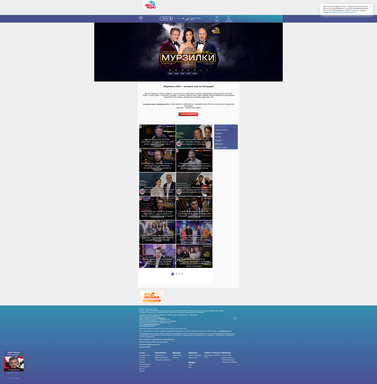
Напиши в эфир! (14, 370)
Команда (142, 357)
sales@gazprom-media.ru (152, 324)
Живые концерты (221, 130)
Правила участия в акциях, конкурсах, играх (153, 342)
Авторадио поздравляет (162, 360)
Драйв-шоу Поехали (161, 357)
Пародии (218, 133)
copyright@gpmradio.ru (224, 331)
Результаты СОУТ (145, 347)
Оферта (141, 371)
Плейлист (176, 357)
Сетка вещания (144, 366)
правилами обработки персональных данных (339, 12)
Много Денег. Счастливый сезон (212, 356)
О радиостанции (144, 355)
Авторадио (230, 362)
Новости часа (192, 357)
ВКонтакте (219, 144)
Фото (190, 367)
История (142, 369)
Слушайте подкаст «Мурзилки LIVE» (156, 104)
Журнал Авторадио (228, 360)
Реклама (142, 362)
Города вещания (144, 364)
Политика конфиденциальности (149, 344)
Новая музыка (177, 355)
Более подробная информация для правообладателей (157, 339)
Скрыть (21, 350)
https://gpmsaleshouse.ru (147, 326)
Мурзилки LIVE (170, 126)
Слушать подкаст (221, 147)
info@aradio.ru (161, 318)
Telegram (218, 140)
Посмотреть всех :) (14, 378)
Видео (190, 365)
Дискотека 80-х (227, 355)
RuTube (218, 137)
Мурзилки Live (220, 126)
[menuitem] (147, 353)
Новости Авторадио (194, 355)
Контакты (142, 360)
